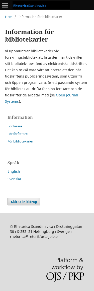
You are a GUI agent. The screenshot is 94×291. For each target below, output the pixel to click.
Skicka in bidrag (24, 201)
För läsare (15, 126)
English (14, 171)
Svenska (14, 178)
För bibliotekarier (20, 141)
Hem (8, 16)
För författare (18, 133)
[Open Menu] (5, 5)
